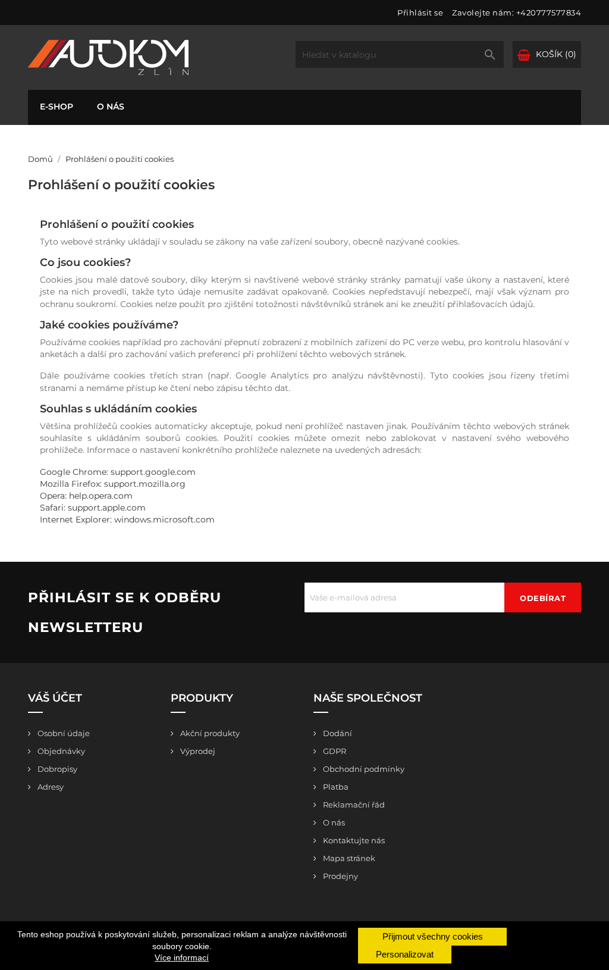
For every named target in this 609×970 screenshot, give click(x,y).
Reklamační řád (353, 804)
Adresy (50, 786)
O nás (110, 106)
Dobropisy (56, 769)
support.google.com (153, 472)
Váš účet (55, 698)
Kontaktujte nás (353, 840)
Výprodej (196, 751)
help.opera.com (101, 495)
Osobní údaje (63, 733)
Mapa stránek (348, 858)
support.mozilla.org (145, 483)
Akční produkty (209, 733)
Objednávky (60, 751)
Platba (335, 786)
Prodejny (339, 876)
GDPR (333, 751)
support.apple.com (107, 507)
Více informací (182, 957)
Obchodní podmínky (362, 769)
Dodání (336, 733)
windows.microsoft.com (164, 519)
